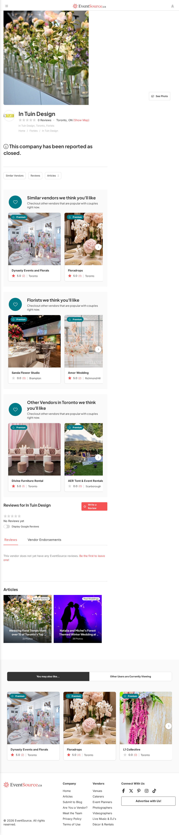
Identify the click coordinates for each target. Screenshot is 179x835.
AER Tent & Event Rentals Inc (88, 481)
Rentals (109, 824)
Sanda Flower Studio (26, 372)
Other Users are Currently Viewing (130, 676)
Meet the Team (72, 813)
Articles (53, 175)
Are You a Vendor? (75, 807)
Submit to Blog (72, 802)
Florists (34, 130)
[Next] (98, 247)
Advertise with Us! (148, 801)
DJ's (113, 819)
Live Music (100, 819)
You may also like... (48, 676)
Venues (97, 791)
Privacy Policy (72, 819)
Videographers (102, 813)
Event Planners (102, 802)
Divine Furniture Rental (27, 481)
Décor (97, 824)
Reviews (35, 175)
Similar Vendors (14, 175)
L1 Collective (131, 749)
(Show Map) (81, 120)
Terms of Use (71, 824)
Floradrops (75, 270)
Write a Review (92, 506)
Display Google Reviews (25, 526)
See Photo (162, 96)
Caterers (98, 796)
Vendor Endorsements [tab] (44, 540)
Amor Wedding (78, 372)
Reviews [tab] (10, 540)
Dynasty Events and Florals (30, 270)
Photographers (102, 807)
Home (22, 130)
